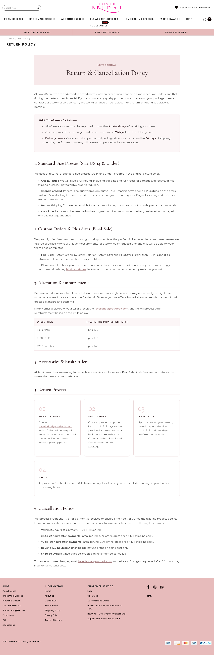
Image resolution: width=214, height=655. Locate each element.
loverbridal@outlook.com (111, 308)
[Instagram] (162, 587)
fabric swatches (76, 269)
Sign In (183, 7)
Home (11, 38)
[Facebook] (148, 587)
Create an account (200, 7)
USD (149, 596)
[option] (37, 32)
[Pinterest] (154, 587)
